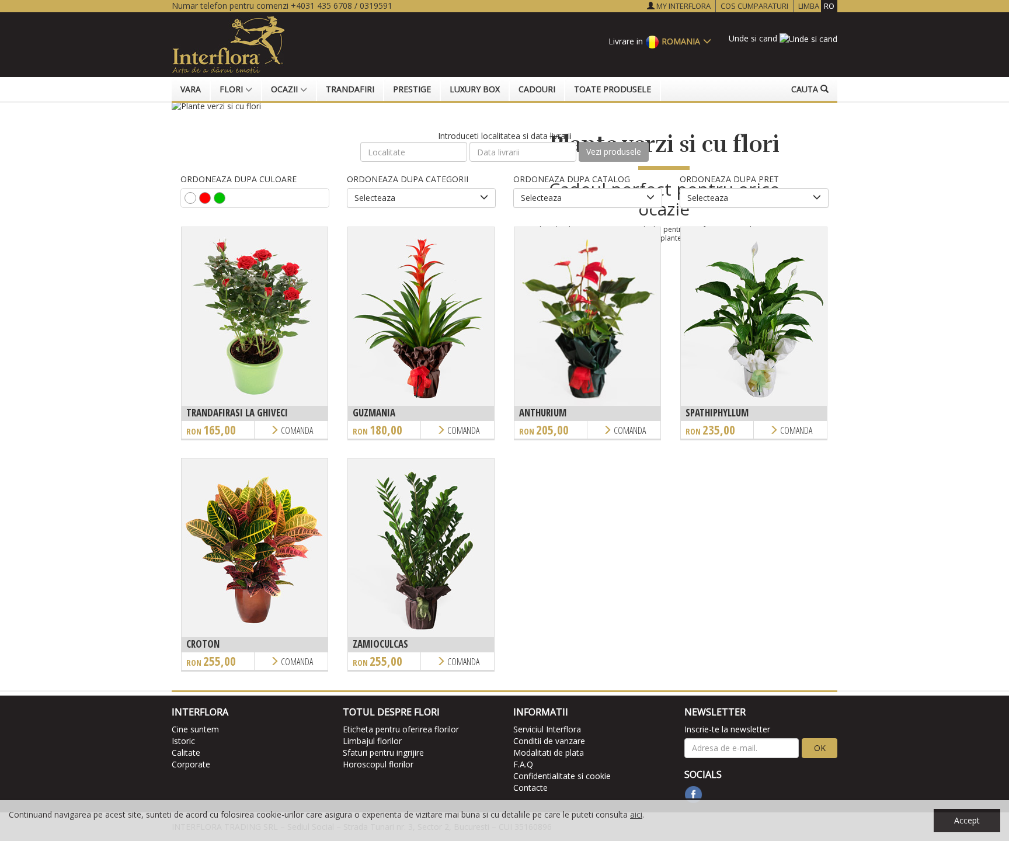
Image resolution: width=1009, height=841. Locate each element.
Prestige (412, 89)
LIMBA (816, 6)
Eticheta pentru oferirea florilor (401, 729)
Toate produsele (612, 89)
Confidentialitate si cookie (562, 775)
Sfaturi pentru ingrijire (383, 752)
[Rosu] (205, 198)
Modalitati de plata (548, 752)
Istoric (183, 740)
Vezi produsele (613, 151)
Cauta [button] (805, 89)
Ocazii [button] (285, 89)
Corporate (191, 764)
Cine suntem (195, 729)
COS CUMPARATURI (754, 6)
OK (820, 747)
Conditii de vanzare (549, 740)
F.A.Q (523, 764)
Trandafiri (350, 89)
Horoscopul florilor (378, 764)
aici (636, 814)
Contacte (530, 787)
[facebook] (693, 795)
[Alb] (190, 198)
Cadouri (537, 89)
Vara (190, 89)
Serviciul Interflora (547, 729)
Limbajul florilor (372, 740)
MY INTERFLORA (683, 6)
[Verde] (219, 198)
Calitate (186, 752)
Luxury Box (475, 89)
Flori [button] (232, 89)
